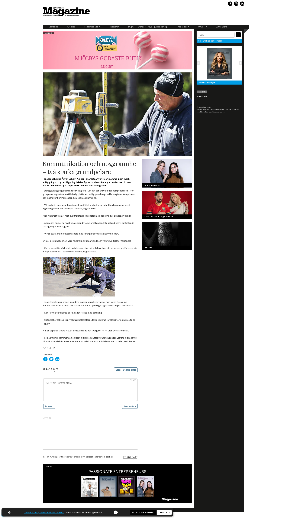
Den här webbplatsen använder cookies (44, 512)
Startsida (53, 26)
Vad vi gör (182, 26)
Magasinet (114, 26)
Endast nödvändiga (143, 512)
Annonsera (221, 26)
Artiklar (71, 26)
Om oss (202, 26)
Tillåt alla (164, 512)
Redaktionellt (91, 26)
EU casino (202, 96)
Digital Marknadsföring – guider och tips (148, 26)
